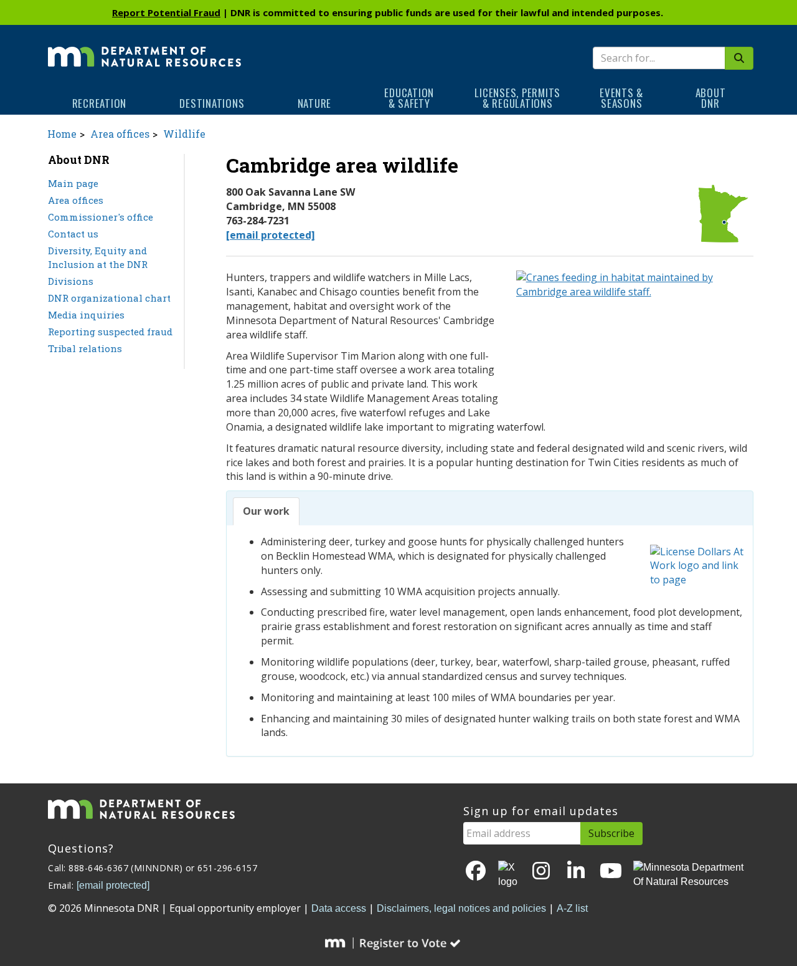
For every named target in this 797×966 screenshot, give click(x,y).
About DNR (711, 98)
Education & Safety (409, 98)
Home (62, 133)
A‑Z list (572, 908)
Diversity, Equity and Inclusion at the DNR (98, 257)
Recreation (99, 103)
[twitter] (508, 875)
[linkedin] (576, 871)
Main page (73, 183)
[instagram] (541, 871)
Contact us (73, 233)
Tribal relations (85, 348)
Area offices (119, 133)
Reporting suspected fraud (110, 331)
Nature (315, 103)
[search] (739, 58)
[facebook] (475, 871)
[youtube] (610, 871)
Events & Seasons (621, 98)
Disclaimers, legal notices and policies (461, 908)
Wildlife (184, 133)
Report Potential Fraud (166, 12)
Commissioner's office (100, 217)
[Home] (144, 48)
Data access (338, 908)
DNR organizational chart (109, 298)
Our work (266, 511)
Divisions (70, 281)
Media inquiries (86, 314)
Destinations (211, 103)
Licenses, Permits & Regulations (517, 98)
